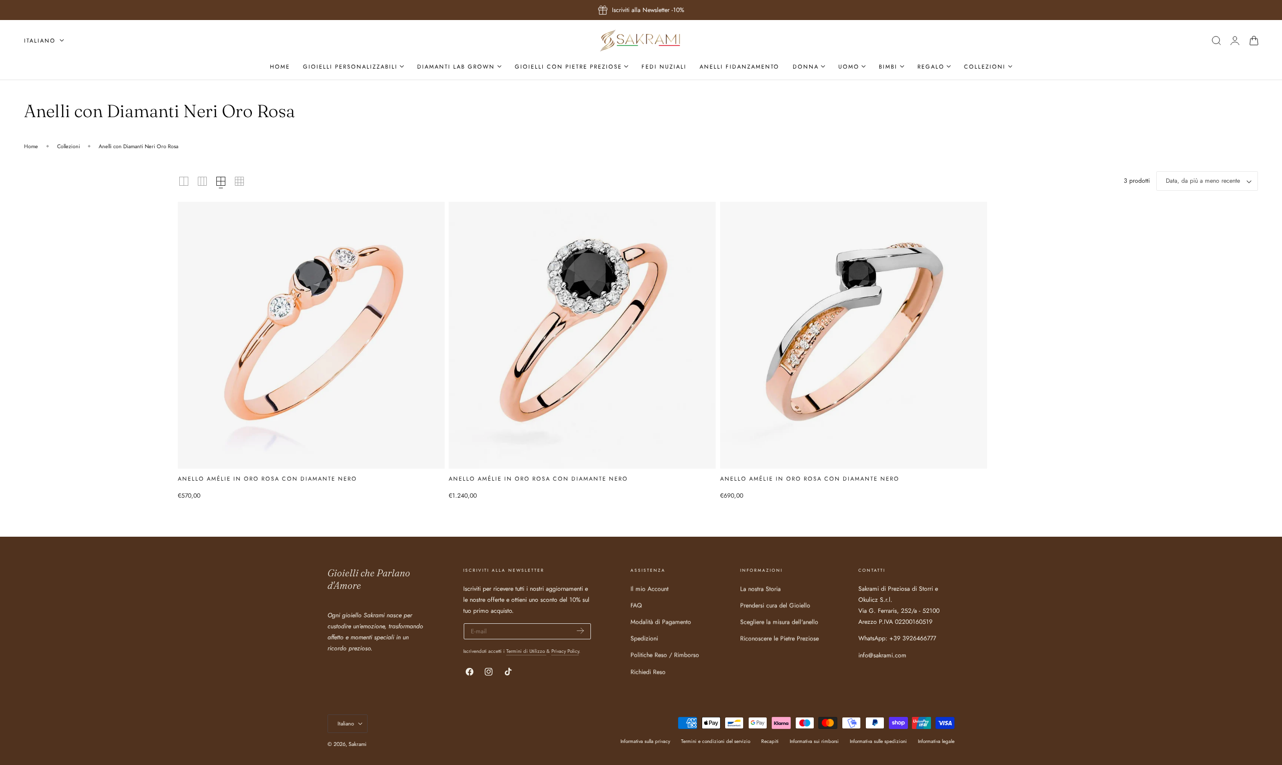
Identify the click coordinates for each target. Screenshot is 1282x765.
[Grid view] (184, 181)
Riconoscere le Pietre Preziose (779, 638)
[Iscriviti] (580, 630)
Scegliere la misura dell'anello (779, 621)
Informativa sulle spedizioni (878, 741)
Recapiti (770, 741)
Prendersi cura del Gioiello (775, 605)
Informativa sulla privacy (645, 741)
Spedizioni (644, 638)
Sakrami (358, 744)
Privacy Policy (565, 651)
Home (31, 146)
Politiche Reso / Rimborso (664, 654)
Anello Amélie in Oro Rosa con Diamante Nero (267, 479)
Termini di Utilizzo (526, 651)
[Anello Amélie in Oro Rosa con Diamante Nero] (311, 335)
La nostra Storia (760, 588)
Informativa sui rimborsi (814, 741)
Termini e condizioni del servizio (715, 741)
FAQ (636, 605)
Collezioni (68, 146)
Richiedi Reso (648, 671)
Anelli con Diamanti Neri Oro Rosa (138, 146)
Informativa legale (936, 741)
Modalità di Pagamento (660, 621)
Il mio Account (649, 588)
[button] (1216, 40)
